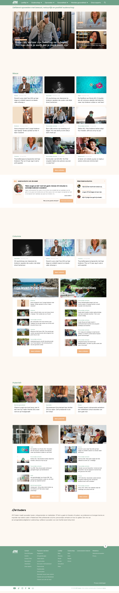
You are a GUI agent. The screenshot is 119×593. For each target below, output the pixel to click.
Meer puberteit (59, 419)
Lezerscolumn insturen (83, 551)
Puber (59, 566)
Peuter (59, 558)
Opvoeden (49, 3)
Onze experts (96, 3)
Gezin (69, 556)
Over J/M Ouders (29, 553)
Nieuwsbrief (28, 561)
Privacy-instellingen (100, 583)
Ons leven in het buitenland (44, 564)
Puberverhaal (40, 566)
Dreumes (60, 556)
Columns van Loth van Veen (44, 579)
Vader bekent (40, 558)
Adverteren (27, 564)
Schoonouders (41, 571)
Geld (69, 553)
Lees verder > (68, 195)
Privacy (94, 556)
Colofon (27, 556)
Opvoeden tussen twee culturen (45, 574)
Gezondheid (61, 3)
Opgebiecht (40, 553)
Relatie (69, 558)
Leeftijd (23, 3)
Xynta (104, 588)
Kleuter (60, 561)
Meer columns (59, 272)
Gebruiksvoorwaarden (98, 553)
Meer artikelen (59, 170)
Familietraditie (40, 569)
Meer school (83, 497)
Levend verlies (41, 561)
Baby (59, 553)
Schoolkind (61, 564)
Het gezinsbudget (41, 556)
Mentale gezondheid (78, 3)
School (69, 561)
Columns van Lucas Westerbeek (45, 577)
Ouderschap (35, 3)
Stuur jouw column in (66, 200)
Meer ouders (36, 497)
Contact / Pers (28, 558)
